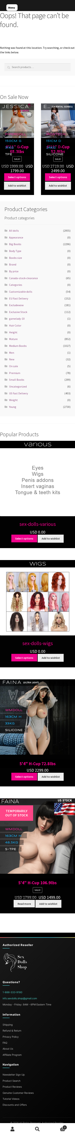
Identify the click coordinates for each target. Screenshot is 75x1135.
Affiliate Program (12, 1054)
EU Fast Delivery (18, 298)
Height (13, 332)
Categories (15, 285)
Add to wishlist (17, 185)
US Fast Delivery (18, 393)
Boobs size (15, 258)
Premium (14, 373)
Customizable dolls (20, 291)
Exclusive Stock (18, 312)
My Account (12, 1129)
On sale (13, 366)
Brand (12, 264)
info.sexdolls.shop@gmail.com (20, 998)
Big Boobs (15, 244)
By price (13, 271)
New (11, 359)
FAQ (5, 1042)
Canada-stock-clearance (23, 278)
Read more (24, 903)
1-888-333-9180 (12, 992)
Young (12, 407)
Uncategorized (18, 386)
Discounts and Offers (15, 1104)
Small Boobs (16, 379)
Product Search (11, 1080)
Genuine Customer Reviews (18, 1092)
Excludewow (16, 305)
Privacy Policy (11, 1036)
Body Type (15, 251)
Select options (17, 177)
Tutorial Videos (11, 1098)
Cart (57, 1126)
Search (37, 1129)
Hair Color (15, 325)
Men (11, 352)
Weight (13, 400)
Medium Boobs (18, 346)
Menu (11, 7)
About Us (8, 1048)
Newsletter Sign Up (14, 1074)
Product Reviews (12, 1086)
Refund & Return (12, 1030)
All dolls (14, 230)
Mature (13, 339)
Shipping (8, 1024)
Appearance (16, 237)
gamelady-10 (17, 318)
